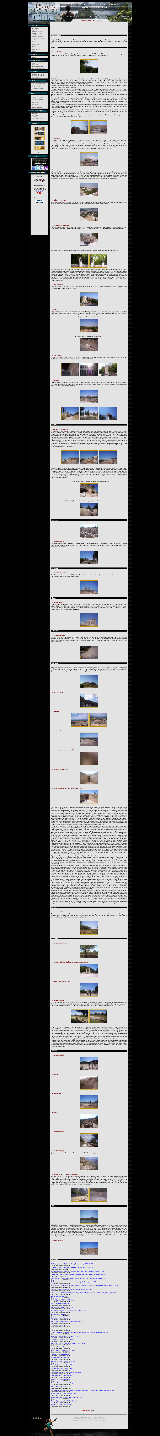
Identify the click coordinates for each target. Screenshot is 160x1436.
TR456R (93, 7)
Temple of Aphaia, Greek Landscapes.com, (63, 1394)
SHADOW (110, 4)
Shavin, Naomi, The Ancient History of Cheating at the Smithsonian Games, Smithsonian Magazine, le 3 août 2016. (85, 1293)
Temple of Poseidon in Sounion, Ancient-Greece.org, (66, 1397)
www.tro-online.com (87, 1417)
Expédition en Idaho (37, 33)
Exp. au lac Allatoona (37, 36)
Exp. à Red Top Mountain (38, 38)
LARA (93, 10)
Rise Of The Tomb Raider (38, 75)
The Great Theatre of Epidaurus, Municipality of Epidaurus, (68, 1343)
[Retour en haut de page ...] (34, 1419)
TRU (85, 4)
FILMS (89, 10)
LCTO (97, 4)
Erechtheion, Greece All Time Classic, (62, 1339)
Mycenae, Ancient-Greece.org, (60, 1358)
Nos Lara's (34, 46)
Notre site (34, 113)
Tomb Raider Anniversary (38, 68)
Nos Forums (35, 115)
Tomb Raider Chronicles (38, 99)
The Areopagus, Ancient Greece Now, (62, 1307)
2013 (93, 4)
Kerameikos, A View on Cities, (60, 1354)
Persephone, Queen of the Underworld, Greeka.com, (66, 1372)
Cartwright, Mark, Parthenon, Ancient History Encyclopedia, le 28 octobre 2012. (74, 1267)
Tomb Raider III (36, 102)
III (71, 4)
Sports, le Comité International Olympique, (63, 1383)
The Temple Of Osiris (37, 88)
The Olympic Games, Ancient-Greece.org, (63, 1361)
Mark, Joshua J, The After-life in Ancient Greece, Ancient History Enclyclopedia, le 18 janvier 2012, (80, 1278)
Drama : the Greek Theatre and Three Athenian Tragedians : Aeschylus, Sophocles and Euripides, (80, 1332)
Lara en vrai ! (35, 44)
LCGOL (89, 4)
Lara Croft (34, 116)
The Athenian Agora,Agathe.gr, (60, 1318)
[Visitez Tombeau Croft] (39, 140)
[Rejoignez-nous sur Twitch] (46, 169)
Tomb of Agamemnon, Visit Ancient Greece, (64, 1401)
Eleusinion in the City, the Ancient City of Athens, (65, 1336)
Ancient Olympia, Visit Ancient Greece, (62, 1300)
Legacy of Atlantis (101, 7)
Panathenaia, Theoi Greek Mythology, (62, 1368)
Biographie (34, 29)
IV (73, 4)
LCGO (105, 4)
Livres (33, 48)
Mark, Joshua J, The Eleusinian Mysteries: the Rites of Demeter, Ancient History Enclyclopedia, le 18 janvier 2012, (84, 1285)
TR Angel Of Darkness (37, 97)
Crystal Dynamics (76, 1420)
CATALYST (117, 4)
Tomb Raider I (35, 105)
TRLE (84, 10)
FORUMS (103, 10)
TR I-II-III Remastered (37, 66)
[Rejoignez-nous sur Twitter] (38, 169)
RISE (101, 4)
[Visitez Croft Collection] (39, 149)
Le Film (33, 41)
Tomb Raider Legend (37, 85)
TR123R (88, 7)
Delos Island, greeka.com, (59, 1325)
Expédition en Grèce (37, 31)
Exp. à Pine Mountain (37, 34)
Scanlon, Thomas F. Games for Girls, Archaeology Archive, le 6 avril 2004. (72, 1289)
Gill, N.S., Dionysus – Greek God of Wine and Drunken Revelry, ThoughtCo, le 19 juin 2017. (78, 1271)
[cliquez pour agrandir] (89, 73)
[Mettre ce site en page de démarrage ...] (41, 1419)
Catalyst (34, 57)
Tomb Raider (102, 1420)
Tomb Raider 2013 (36, 77)
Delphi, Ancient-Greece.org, (59, 1329)
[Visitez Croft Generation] (39, 130)
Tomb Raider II (35, 104)
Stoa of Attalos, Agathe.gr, (58, 1386)
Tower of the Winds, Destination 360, (62, 1404)
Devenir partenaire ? (39, 152)
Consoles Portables (37, 107)
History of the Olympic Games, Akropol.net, (63, 1350)
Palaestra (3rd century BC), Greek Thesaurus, (64, 1365)
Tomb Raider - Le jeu (37, 118)
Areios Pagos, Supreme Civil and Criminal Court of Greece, (68, 1311)
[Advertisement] (39, 217)
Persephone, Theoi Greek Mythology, (62, 1376)
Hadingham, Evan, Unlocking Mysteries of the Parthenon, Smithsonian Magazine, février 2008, (79, 1275)
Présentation (35, 28)
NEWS (97, 10)
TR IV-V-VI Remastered (37, 64)
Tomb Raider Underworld (38, 83)
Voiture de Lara (36, 49)
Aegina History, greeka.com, (59, 1296)
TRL (81, 4)
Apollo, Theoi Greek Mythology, (60, 1303)
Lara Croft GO (35, 90)
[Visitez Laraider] (39, 145)
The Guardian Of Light (37, 86)
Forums (34, 51)
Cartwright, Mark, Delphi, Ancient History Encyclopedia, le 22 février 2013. (73, 1264)
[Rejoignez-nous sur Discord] (42, 169)
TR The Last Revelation (38, 101)
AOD (78, 4)
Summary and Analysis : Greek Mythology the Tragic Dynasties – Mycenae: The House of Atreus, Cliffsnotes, (83, 1390)
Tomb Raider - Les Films (38, 120)
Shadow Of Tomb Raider (38, 74)
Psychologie (35, 39)
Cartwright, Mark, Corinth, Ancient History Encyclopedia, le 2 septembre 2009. (74, 1282)
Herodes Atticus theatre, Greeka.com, (62, 1347)
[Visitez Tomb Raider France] (39, 135)
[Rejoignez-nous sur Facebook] (33, 169)
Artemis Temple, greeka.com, (59, 1314)
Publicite (34, 43)
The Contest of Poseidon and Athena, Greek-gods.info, (67, 1321)
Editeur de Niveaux (37, 96)
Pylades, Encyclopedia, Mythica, (60, 1379)
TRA (83, 7)
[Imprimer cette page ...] (36, 1419)
